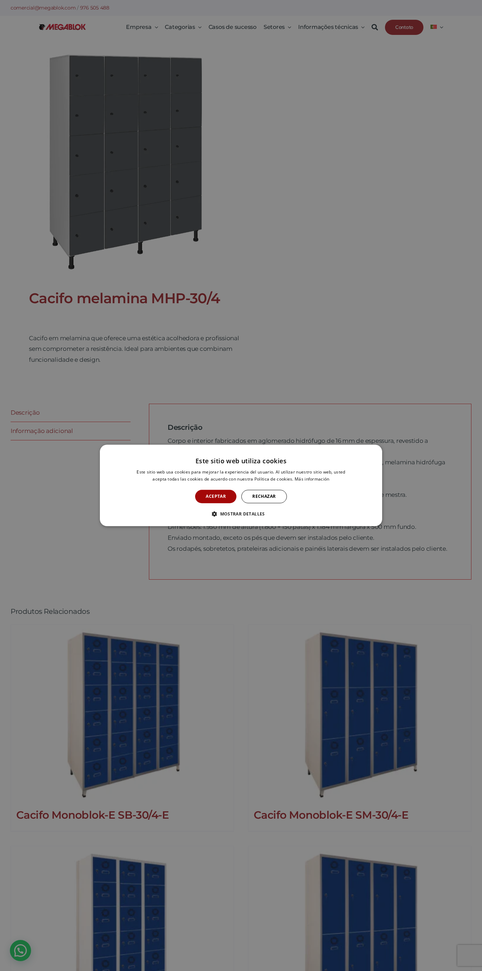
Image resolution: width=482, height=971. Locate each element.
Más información (312, 479)
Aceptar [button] (216, 496)
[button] (241, 514)
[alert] (241, 485)
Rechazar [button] (264, 496)
